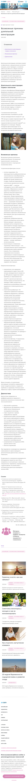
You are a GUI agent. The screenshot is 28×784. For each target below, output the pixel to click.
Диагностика (8, 56)
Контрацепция (4, 720)
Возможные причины (11, 54)
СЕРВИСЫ (3, 735)
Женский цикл (4, 706)
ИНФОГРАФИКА (4, 732)
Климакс (3, 717)
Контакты (3, 740)
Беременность (4, 712)
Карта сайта (3, 743)
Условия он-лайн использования (8, 747)
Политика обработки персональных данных (11, 750)
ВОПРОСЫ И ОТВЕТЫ (5, 730)
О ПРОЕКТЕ (3, 724)
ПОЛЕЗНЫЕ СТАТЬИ (5, 727)
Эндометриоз (4, 709)
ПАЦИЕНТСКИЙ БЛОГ (5, 738)
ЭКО (2, 714)
